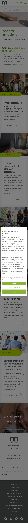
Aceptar (14, 283)
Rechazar (14, 292)
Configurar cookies (14, 287)
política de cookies (7, 279)
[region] (14, 261)
